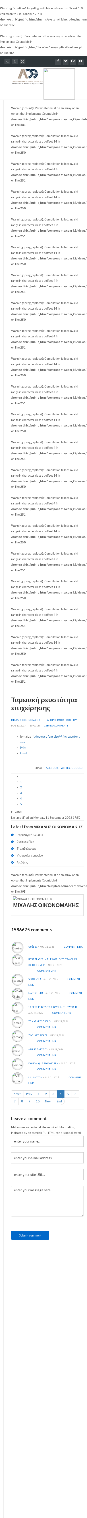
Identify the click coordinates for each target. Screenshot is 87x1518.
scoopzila (34, 979)
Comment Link (73, 946)
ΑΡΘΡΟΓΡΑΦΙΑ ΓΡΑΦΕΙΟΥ (62, 719)
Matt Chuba (35, 993)
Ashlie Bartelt (37, 1049)
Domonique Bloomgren (43, 1063)
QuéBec (32, 946)
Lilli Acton (35, 1077)
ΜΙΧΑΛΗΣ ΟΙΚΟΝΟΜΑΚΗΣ (26, 719)
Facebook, (52, 767)
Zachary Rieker (38, 1035)
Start (17, 1094)
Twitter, (65, 767)
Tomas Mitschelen (40, 1021)
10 (37, 1101)
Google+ (77, 767)
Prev (29, 1094)
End (59, 1101)
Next (48, 1101)
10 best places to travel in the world (52, 1007)
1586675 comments (56, 725)
